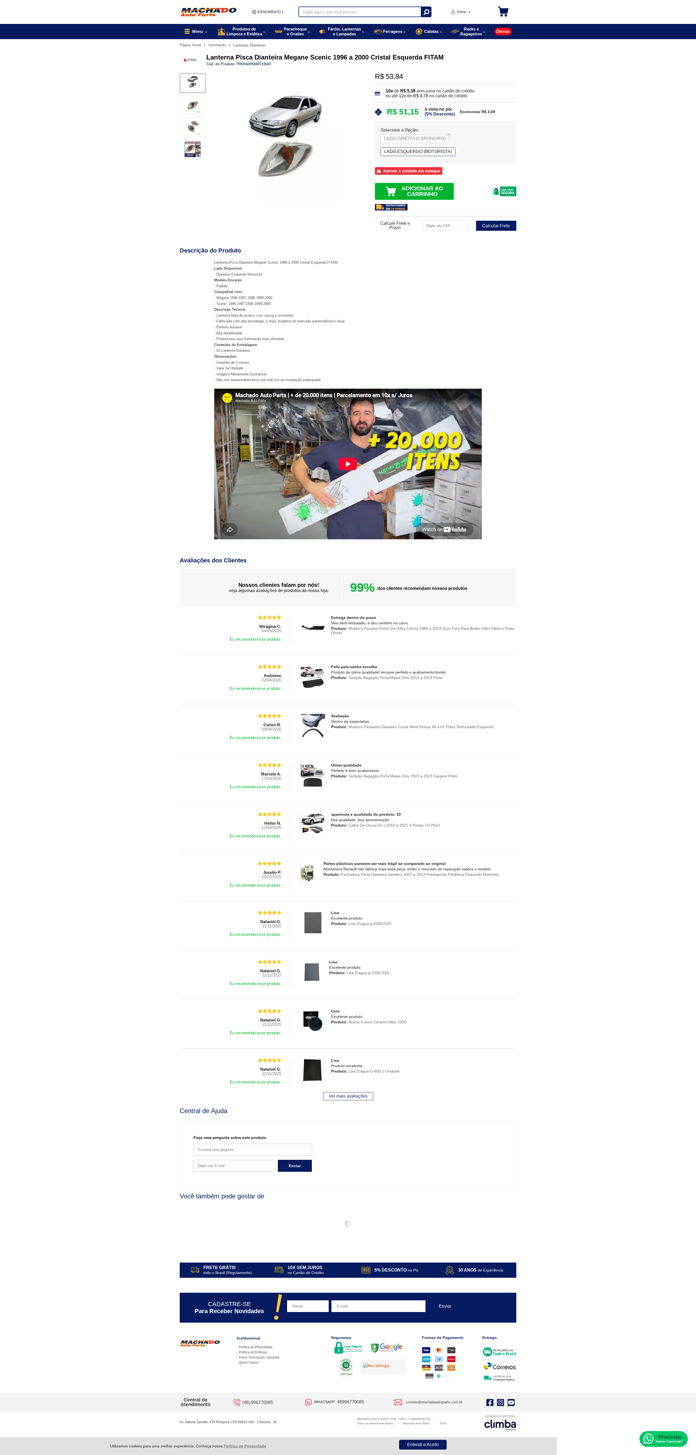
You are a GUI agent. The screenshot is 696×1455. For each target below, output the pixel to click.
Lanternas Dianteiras (249, 45)
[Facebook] (489, 1402)
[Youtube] (511, 1402)
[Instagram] (500, 1402)
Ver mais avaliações (348, 1096)
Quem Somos (249, 1362)
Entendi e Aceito (423, 1444)
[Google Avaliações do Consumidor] (383, 1367)
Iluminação (218, 45)
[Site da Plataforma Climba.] (500, 1423)
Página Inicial (191, 45)
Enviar (295, 1166)
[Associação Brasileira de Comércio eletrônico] (345, 1367)
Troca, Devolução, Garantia (259, 1357)
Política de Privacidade (245, 1446)
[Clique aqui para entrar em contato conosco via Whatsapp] (663, 1439)
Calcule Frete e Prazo (395, 225)
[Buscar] (426, 12)
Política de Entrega (253, 1352)
